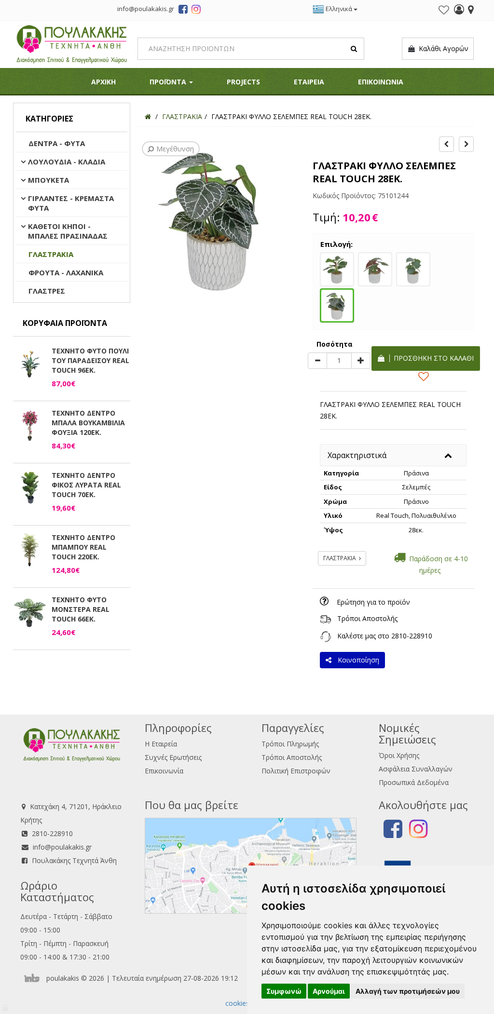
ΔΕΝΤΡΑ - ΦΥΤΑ (56, 143)
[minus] (317, 360)
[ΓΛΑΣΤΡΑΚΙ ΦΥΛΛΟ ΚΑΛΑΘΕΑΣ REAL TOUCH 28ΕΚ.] (337, 268)
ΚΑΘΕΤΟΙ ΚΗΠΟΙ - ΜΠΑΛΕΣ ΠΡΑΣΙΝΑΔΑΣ (68, 231)
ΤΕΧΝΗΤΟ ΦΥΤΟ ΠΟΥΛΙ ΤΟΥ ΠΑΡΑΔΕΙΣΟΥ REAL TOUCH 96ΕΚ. (90, 360)
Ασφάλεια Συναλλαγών (416, 768)
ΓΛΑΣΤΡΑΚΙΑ (50, 254)
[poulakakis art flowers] (183, 10)
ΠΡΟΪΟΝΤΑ (169, 81)
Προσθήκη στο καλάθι (432, 358)
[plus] (360, 360)
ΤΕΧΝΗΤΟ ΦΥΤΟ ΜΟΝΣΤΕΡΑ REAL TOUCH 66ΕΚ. (81, 609)
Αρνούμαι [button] (329, 991)
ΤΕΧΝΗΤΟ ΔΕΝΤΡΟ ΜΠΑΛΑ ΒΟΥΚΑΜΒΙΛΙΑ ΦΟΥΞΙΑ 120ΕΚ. (88, 422)
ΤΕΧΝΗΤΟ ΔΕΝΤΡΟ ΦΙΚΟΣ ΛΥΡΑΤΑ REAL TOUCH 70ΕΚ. (86, 485)
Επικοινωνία (164, 770)
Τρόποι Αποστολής (367, 618)
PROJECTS (243, 81)
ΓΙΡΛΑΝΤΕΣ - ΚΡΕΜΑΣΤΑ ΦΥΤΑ (71, 203)
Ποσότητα (334, 344)
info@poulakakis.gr (62, 847)
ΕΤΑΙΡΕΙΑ (309, 81)
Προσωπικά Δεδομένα (414, 782)
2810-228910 (411, 635)
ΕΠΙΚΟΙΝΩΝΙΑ (380, 81)
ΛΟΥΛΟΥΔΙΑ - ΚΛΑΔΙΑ (66, 161)
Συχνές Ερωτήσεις (173, 757)
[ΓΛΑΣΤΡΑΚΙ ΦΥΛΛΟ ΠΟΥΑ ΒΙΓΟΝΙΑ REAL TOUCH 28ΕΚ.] (375, 268)
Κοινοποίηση (356, 659)
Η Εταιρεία (161, 743)
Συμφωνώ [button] (284, 991)
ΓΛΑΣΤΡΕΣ (46, 291)
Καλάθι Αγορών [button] (441, 48)
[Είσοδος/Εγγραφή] (459, 10)
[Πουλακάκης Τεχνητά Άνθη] (71, 43)
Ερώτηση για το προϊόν (373, 602)
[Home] (148, 116)
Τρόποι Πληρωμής (290, 743)
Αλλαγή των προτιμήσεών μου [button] (408, 991)
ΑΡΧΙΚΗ (103, 81)
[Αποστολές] (325, 618)
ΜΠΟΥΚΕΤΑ (48, 180)
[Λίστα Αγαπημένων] (444, 10)
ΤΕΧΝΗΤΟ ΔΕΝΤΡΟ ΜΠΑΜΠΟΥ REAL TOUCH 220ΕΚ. (83, 547)
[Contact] (471, 10)
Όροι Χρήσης (399, 755)
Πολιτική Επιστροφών (295, 770)
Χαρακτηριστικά (357, 455)
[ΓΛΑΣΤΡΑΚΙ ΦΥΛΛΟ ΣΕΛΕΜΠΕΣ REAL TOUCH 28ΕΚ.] (337, 304)
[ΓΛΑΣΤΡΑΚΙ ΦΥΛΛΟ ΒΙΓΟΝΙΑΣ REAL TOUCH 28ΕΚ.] (413, 268)
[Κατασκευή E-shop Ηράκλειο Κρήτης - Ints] (34, 978)
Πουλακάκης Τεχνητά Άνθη (74, 860)
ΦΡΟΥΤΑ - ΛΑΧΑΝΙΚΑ (65, 272)
